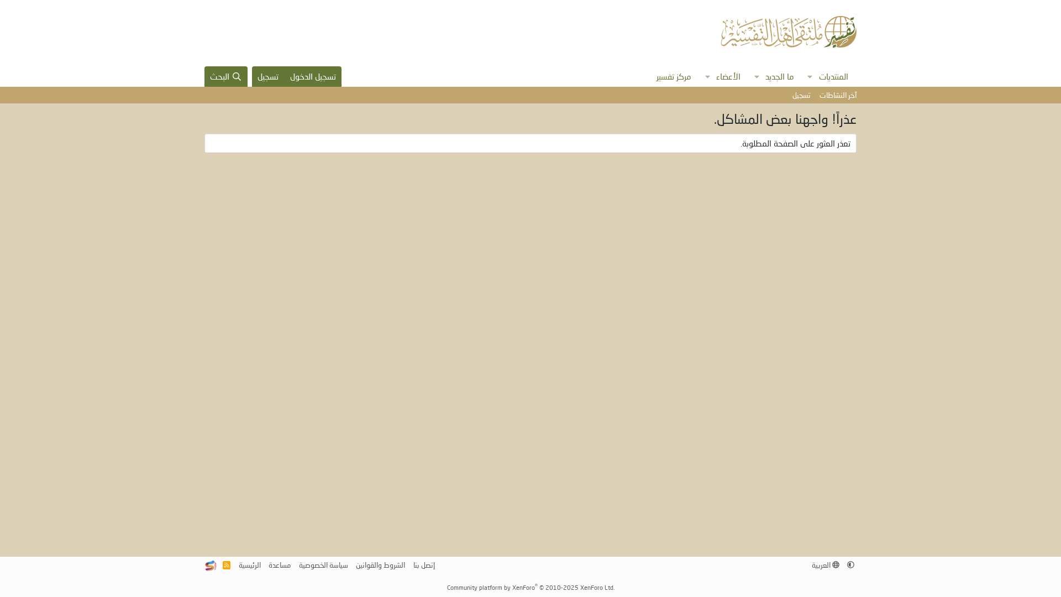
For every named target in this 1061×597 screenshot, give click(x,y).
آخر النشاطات (838, 95)
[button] (810, 76)
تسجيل (801, 95)
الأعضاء (728, 76)
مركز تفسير (673, 76)
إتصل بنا (424, 565)
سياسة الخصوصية (323, 565)
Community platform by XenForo (530, 587)
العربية (822, 565)
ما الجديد (779, 76)
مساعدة (280, 565)
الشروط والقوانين (380, 565)
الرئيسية (250, 565)
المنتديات (833, 76)
